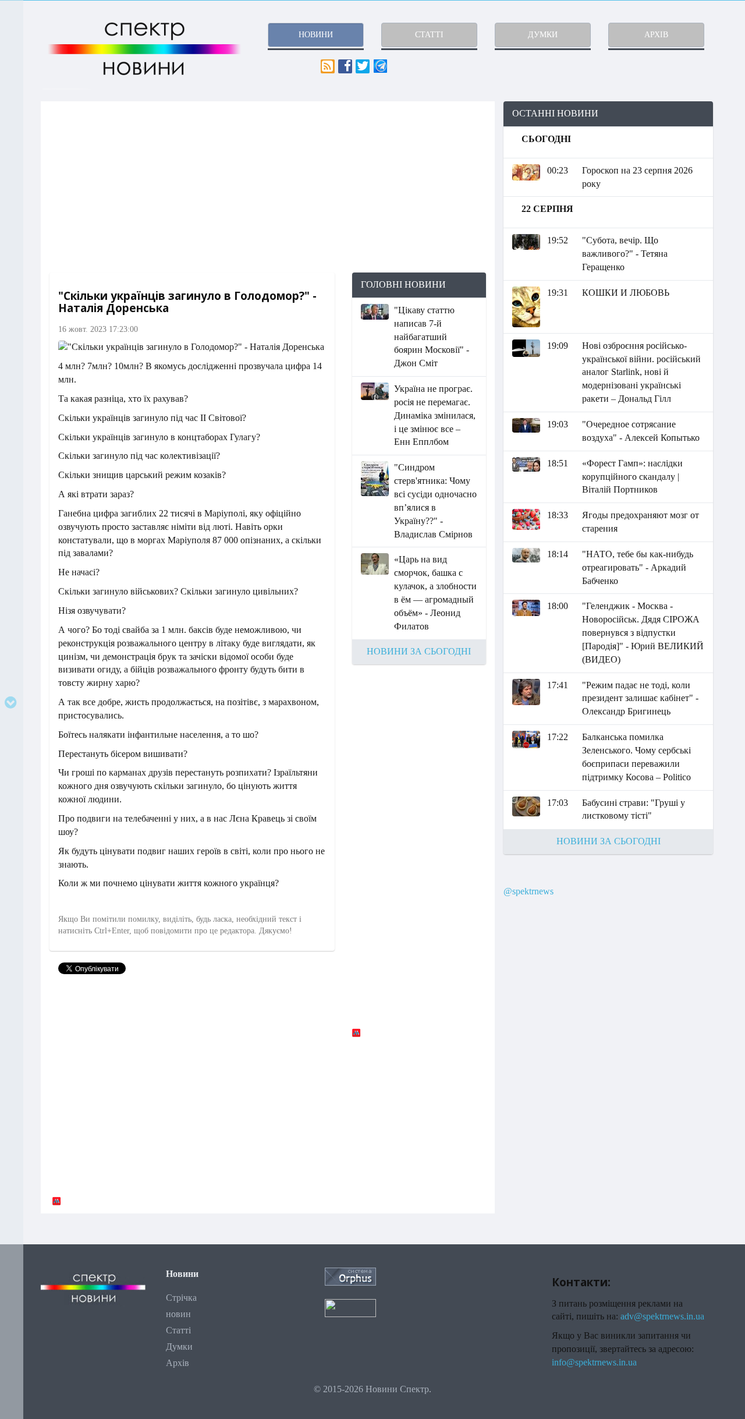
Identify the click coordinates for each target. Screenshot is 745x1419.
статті (429, 34)
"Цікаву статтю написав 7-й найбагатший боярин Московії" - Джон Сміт (431, 336)
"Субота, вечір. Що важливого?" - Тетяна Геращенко (625, 253)
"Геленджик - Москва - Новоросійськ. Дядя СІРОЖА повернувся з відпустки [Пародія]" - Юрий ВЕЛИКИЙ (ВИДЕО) (643, 632)
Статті (178, 1330)
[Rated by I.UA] (350, 1307)
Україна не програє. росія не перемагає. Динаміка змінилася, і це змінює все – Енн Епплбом (435, 415)
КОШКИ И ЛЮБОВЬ (625, 293)
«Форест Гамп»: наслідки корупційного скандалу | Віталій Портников (632, 476)
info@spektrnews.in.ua (594, 1362)
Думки (179, 1346)
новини (316, 34)
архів (656, 34)
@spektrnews (528, 891)
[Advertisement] (267, 186)
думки (543, 34)
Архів (177, 1363)
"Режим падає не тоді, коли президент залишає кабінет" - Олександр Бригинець (640, 698)
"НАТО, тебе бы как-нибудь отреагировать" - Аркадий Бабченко (637, 567)
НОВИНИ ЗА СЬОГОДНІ (419, 651)
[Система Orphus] (350, 1275)
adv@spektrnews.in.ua (662, 1316)
